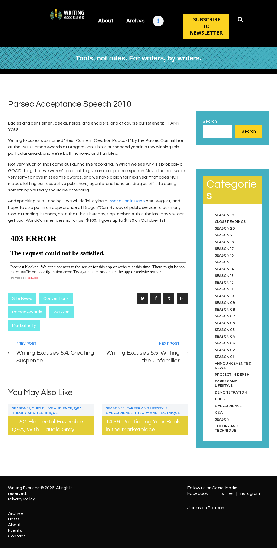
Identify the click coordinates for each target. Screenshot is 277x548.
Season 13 (224, 276)
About (14, 525)
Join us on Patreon (205, 508)
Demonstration (231, 392)
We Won (61, 312)
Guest (38, 408)
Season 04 (225, 336)
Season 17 (224, 249)
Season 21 (224, 235)
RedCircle (33, 277)
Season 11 (21, 408)
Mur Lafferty (24, 325)
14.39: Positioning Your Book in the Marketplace (143, 426)
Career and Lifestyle (147, 408)
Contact (16, 536)
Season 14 (115, 408)
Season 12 (224, 282)
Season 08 (225, 309)
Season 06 (225, 323)
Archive (15, 513)
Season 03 (225, 343)
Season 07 (225, 316)
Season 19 (224, 215)
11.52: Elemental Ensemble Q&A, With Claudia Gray (47, 426)
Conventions (56, 298)
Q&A (78, 408)
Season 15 (224, 262)
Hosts (14, 519)
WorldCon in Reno (127, 201)
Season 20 (225, 228)
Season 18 (224, 242)
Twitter (226, 493)
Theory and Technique (35, 413)
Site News (22, 298)
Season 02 (225, 350)
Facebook (197, 493)
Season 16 (224, 255)
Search (210, 121)
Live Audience (58, 408)
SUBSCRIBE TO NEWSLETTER (206, 26)
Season (222, 419)
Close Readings (230, 222)
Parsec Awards (27, 312)
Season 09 (225, 303)
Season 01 (224, 357)
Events (15, 530)
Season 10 (224, 296)
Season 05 (225, 330)
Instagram (250, 493)
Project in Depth (232, 374)
